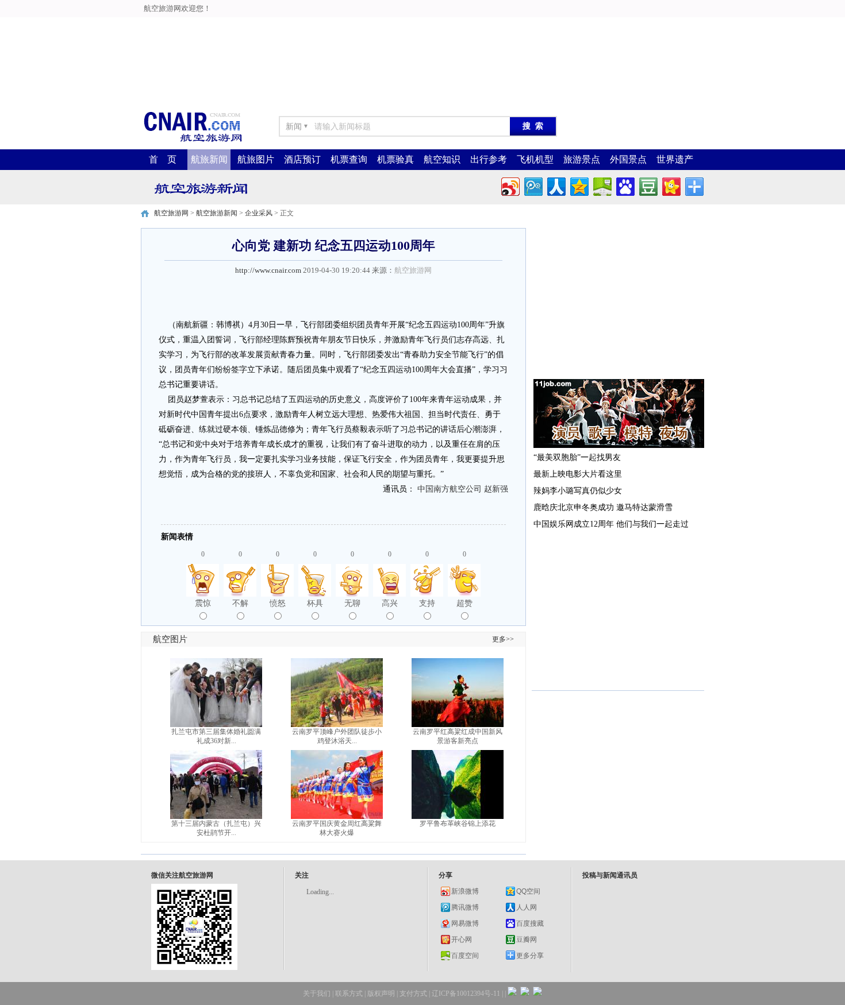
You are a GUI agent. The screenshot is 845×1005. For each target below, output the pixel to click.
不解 (240, 603)
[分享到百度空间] (601, 185)
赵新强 (496, 489)
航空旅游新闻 (216, 213)
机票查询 (349, 159)
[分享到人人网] (555, 185)
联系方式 (349, 993)
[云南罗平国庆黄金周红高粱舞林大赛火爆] (337, 817)
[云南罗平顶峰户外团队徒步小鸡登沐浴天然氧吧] (337, 725)
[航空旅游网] (192, 141)
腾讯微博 (465, 907)
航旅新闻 (209, 159)
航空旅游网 (171, 213)
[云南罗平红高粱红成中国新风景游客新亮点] (458, 725)
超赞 (464, 603)
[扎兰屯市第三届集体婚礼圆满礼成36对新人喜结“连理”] (216, 725)
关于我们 (317, 993)
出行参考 (488, 159)
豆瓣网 (526, 940)
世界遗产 (674, 159)
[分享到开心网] (670, 185)
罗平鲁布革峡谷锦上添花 (458, 824)
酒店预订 (302, 159)
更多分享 (530, 956)
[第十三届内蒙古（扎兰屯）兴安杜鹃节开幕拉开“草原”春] (216, 817)
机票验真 (395, 159)
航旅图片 (255, 159)
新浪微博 (465, 891)
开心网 (461, 940)
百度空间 (465, 956)
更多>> (503, 639)
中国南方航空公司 (449, 489)
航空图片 (170, 639)
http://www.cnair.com (268, 270)
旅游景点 (581, 159)
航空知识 (442, 159)
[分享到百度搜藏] (624, 185)
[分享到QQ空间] (578, 185)
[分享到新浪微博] (509, 185)
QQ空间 (528, 891)
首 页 (162, 159)
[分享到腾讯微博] (532, 185)
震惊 (203, 603)
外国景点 (628, 159)
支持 (427, 603)
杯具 (315, 603)
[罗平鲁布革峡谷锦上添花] (458, 817)
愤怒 (278, 603)
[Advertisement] (288, 26)
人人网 (526, 907)
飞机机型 (535, 159)
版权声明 (381, 993)
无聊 (352, 603)
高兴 (390, 603)
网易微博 (465, 923)
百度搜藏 (530, 923)
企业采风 (258, 213)
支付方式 (413, 993)
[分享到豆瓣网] (647, 185)
